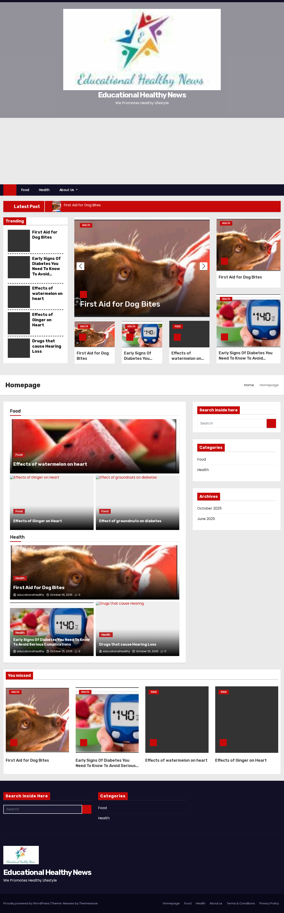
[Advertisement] (142, 151)
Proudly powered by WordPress (26, 903)
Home (249, 385)
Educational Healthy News (142, 94)
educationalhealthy (30, 595)
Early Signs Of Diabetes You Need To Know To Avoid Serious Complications (46, 271)
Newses (68, 903)
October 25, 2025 (61, 595)
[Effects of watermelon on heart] (94, 446)
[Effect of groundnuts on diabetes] (137, 503)
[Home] (9, 190)
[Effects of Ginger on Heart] (52, 503)
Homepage (171, 903)
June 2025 (206, 518)
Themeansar (88, 903)
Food (25, 190)
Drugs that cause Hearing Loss (46, 346)
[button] (279, 189)
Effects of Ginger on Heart (42, 319)
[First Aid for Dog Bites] (94, 572)
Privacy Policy (269, 903)
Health (44, 190)
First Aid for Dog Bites (44, 235)
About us (67, 190)
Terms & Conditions (241, 903)
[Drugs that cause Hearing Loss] (137, 629)
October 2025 (209, 508)
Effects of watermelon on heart (47, 293)
